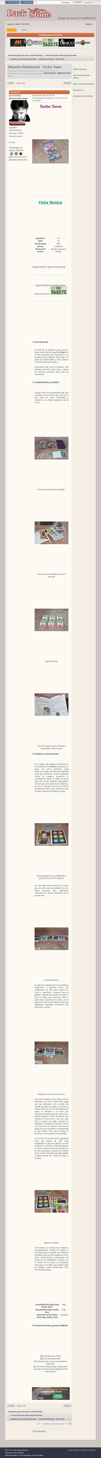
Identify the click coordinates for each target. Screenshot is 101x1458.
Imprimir (67, 83)
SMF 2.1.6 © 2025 (11, 1450)
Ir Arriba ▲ (92, 1450)
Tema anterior (49, 73)
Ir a (38, 1423)
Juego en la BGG (39, 267)
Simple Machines (22, 1450)
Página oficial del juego (56, 267)
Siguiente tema (64, 73)
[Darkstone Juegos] (10, 139)
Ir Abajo (10, 83)
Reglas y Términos (81, 1450)
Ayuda (71, 1450)
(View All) (19, 150)
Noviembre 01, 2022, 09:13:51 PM (43, 95)
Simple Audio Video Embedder (14, 1453)
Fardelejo (16, 95)
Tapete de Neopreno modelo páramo (50, 285)
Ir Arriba (10, 1406)
